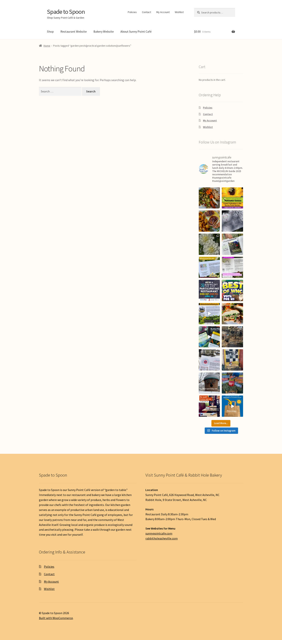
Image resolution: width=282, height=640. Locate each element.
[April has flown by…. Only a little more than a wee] (232, 290)
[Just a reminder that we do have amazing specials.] (209, 221)
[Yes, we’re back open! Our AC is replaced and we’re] (232, 313)
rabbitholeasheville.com (161, 538)
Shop (50, 31)
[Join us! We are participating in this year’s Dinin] (209, 290)
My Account (163, 12)
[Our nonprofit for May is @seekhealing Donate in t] (232, 267)
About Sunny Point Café (136, 31)
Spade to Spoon (66, 12)
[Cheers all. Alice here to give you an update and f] (232, 337)
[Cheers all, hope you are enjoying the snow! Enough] (209, 383)
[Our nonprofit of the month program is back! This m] (209, 360)
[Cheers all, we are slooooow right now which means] (209, 406)
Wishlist (179, 12)
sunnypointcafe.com (158, 533)
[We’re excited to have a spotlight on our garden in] (232, 244)
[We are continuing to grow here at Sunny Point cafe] (232, 383)
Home (47, 45)
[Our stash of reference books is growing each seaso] (209, 337)
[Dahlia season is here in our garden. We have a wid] (209, 244)
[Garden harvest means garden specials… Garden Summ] (209, 198)
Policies (132, 12)
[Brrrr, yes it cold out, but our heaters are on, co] (232, 360)
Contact (146, 12)
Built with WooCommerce (56, 618)
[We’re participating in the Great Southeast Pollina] (232, 198)
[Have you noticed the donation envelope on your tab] (209, 267)
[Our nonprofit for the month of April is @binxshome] (209, 313)
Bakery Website (103, 31)
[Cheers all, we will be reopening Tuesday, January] (232, 406)
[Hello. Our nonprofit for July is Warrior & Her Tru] (232, 221)
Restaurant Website (73, 31)
